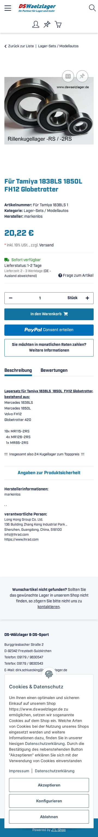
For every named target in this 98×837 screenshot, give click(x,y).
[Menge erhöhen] (87, 298)
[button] (93, 8)
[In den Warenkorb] (8, 63)
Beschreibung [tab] (18, 370)
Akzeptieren (49, 785)
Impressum (19, 770)
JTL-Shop (58, 830)
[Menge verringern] (11, 298)
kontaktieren (49, 607)
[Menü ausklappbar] (7, 6)
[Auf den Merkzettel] (82, 76)
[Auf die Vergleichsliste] (68, 76)
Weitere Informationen (49, 350)
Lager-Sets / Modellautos (46, 210)
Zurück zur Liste (21, 46)
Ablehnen (49, 816)
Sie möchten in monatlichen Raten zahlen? (49, 347)
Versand (46, 245)
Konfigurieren (49, 800)
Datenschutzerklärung (45, 743)
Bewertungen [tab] (54, 370)
